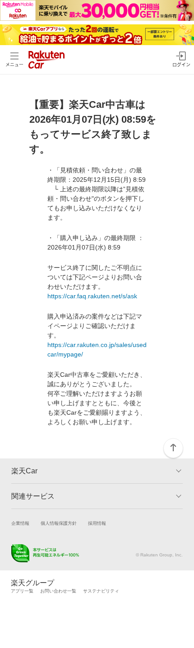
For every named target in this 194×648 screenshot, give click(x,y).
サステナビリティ (101, 590)
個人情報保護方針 (59, 523)
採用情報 (97, 523)
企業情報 (20, 523)
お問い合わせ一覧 (58, 590)
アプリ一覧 (22, 590)
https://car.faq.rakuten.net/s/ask (92, 296)
